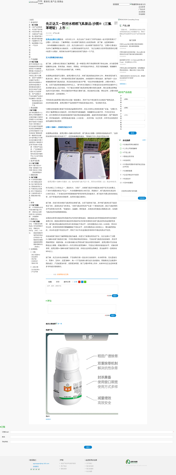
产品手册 (34, 271)
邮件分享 (67, 282)
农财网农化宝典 (62, 274)
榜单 (31, 203)
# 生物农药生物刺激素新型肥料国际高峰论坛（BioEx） (38, 242)
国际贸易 (33, 175)
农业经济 (33, 22)
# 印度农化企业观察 (36, 189)
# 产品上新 (127, 152)
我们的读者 (90, 466)
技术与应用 (34, 161)
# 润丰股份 (36, 124)
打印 (57, 282)
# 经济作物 (35, 31)
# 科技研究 (127, 160)
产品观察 (33, 59)
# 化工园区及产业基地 (37, 34)
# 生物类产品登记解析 (37, 96)
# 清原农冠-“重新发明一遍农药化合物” (36, 133)
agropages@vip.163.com (41, 463)
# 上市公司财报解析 (130, 148)
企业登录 (142, 7)
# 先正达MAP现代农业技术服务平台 (36, 154)
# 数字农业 (36, 165)
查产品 (53, 1)
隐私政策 (64, 468)
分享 (74, 282)
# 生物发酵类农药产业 (37, 103)
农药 (30, 68)
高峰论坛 (33, 219)
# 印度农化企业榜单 (37, 212)
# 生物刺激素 (127, 171)
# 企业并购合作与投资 (131, 175)
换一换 (60, 323)
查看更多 (123, 84)
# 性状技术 (37, 71)
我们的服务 (90, 468)
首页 (31, 20)
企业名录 (35, 269)
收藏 (50, 282)
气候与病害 (29, 47)
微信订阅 (34, 263)
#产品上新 (56, 33)
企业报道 (142, 12)
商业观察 (33, 108)
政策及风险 (29, 195)
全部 (144, 140)
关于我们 (89, 463)
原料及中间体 (30, 64)
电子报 (33, 259)
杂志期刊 (34, 257)
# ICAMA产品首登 (36, 89)
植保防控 (48, 419)
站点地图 (89, 471)
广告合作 (142, 9)
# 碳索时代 (35, 41)
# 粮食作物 (37, 36)
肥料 (30, 71)
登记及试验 (30, 91)
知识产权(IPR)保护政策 (68, 463)
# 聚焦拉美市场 (128, 156)
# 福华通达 (34, 138)
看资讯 (47, 1)
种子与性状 (30, 75)
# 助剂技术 (35, 64)
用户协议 (64, 466)
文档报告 (33, 249)
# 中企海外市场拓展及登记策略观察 (36, 126)
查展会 (60, 1)
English (40, 3)
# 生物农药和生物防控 (37, 66)
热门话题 (35, 254)
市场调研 (142, 14)
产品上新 (126, 26)
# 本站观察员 (34, 112)
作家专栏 (34, 261)
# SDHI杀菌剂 (128, 183)
